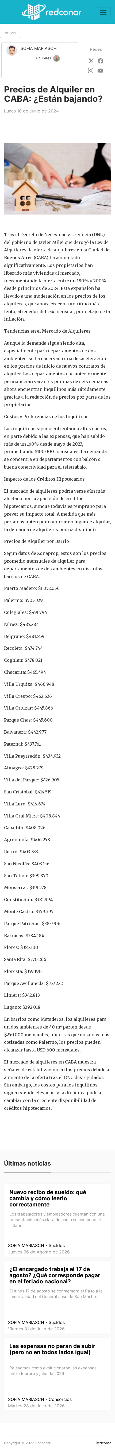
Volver (11, 32)
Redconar (103, 1443)
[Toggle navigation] (103, 12)
